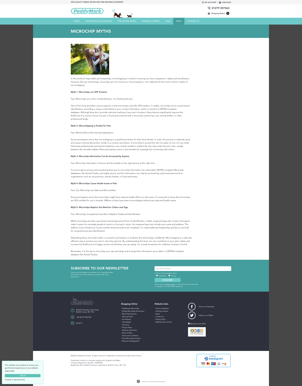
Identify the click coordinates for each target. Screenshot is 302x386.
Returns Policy (127, 333)
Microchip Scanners (129, 314)
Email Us (79, 323)
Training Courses (162, 311)
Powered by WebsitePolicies (15, 380)
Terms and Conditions (130, 336)
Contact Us (193, 21)
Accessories (126, 319)
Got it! (22, 376)
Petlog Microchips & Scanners (133, 311)
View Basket (126, 322)
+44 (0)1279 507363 (83, 317)
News (178, 21)
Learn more (9, 371)
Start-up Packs (127, 316)
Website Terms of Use (164, 322)
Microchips (98, 21)
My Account (210, 2)
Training (150, 21)
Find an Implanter (127, 21)
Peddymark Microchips (130, 308)
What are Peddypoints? (131, 341)
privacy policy (170, 284)
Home (77, 21)
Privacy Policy (127, 327)
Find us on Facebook (206, 307)
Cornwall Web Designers (157, 382)
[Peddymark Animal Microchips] (87, 11)
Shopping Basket (219, 13)
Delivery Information (129, 330)
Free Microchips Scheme (131, 338)
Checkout (226, 2)
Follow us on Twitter (206, 315)
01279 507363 (220, 8)
